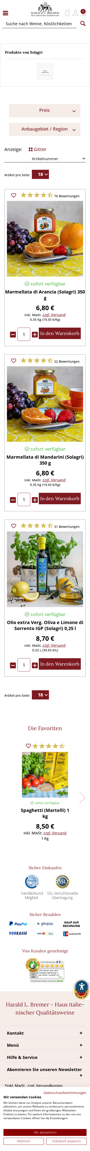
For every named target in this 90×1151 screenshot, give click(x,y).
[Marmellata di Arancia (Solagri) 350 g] (45, 239)
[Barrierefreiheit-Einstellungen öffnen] (82, 986)
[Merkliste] (68, 13)
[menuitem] (6, 13)
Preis (44, 110)
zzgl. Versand (54, 314)
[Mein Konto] (75, 13)
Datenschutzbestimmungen (65, 1093)
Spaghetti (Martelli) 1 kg (45, 813)
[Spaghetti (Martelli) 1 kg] (45, 775)
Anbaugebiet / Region (44, 129)
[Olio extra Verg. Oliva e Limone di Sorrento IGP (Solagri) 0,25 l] (45, 569)
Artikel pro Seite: (17, 175)
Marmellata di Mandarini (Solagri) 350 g (45, 460)
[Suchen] (83, 23)
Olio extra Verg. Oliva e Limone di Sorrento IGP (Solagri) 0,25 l (45, 625)
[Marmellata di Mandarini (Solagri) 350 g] (45, 404)
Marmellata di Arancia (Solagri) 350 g (45, 295)
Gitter (39, 149)
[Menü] (6, 13)
